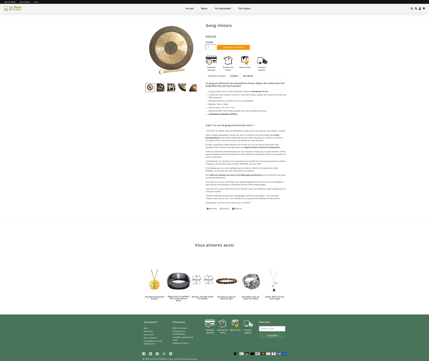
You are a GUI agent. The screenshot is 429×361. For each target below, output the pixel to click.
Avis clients (25, 2)
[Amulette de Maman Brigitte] (154, 281)
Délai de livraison (180, 328)
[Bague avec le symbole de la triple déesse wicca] (178, 281)
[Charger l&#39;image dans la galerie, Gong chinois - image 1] (150, 87)
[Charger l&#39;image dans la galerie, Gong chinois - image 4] (181, 87)
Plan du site (149, 334)
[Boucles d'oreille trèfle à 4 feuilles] (202, 281)
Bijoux (204, 8)
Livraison (234, 76)
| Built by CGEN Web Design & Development (182, 359)
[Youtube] (170, 354)
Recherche (148, 331)
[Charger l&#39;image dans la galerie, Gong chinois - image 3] (171, 87)
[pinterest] (157, 354)
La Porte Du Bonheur (158, 359)
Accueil (190, 8)
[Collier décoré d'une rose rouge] (275, 281)
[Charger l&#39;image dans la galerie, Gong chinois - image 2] (160, 87)
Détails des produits (217, 76)
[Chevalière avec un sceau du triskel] (251, 281)
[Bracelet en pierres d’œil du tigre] (226, 281)
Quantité (209, 42)
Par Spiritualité (223, 8)
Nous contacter (150, 338)
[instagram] (164, 354)
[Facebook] (143, 354)
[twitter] (150, 354)
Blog (36, 2)
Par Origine (244, 8)
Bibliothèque (10, 2)
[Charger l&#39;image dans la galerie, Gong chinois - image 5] (192, 87)
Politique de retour (180, 343)
